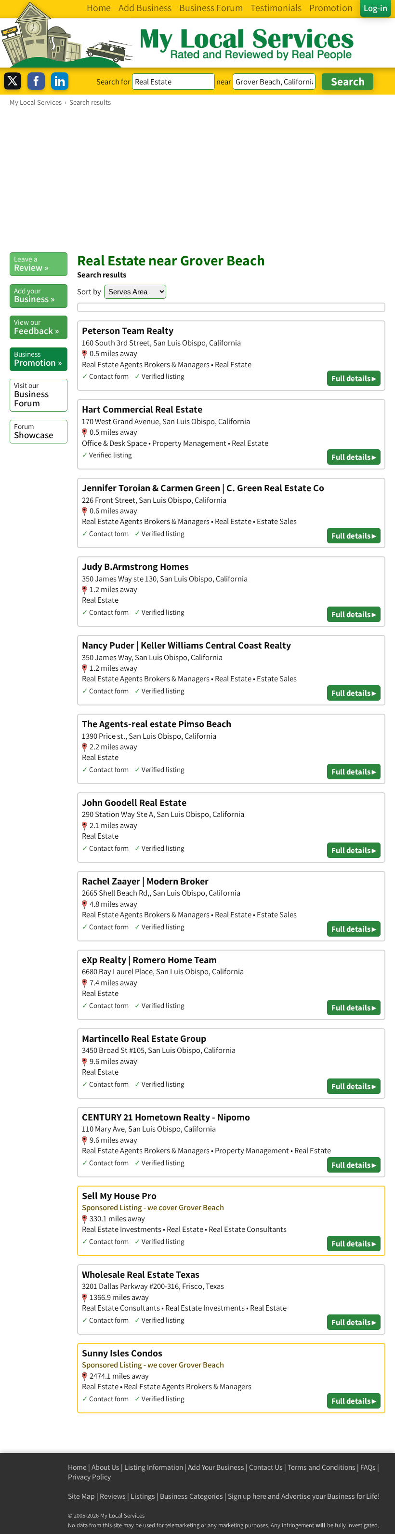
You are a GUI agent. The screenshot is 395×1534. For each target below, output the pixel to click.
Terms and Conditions (322, 1467)
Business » (34, 295)
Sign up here (247, 1496)
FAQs (368, 1467)
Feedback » (36, 326)
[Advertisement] (197, 179)
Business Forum (31, 394)
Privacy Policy (89, 1476)
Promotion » (38, 358)
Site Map (81, 1496)
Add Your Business (216, 1467)
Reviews (113, 1496)
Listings (143, 1496)
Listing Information (153, 1467)
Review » (31, 263)
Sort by (89, 291)
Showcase (33, 431)
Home (77, 1467)
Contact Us (266, 1467)
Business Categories (191, 1496)
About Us (105, 1467)
